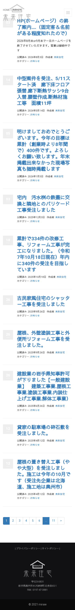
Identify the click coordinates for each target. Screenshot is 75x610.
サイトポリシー (50, 548)
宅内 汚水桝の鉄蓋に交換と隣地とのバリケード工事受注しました (43, 204)
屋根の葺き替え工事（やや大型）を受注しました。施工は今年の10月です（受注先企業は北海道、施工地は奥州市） (44, 474)
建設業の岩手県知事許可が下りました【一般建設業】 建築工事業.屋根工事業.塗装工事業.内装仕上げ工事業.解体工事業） (44, 386)
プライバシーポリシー (28, 548)
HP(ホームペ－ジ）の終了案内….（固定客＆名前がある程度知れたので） (43, 27)
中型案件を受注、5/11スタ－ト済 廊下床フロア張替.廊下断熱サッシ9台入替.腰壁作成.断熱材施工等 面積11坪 (43, 91)
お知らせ (35, 61)
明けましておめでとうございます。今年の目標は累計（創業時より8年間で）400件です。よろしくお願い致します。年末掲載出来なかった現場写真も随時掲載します (43, 150)
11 (53, 520)
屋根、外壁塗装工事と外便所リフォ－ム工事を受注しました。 (43, 339)
